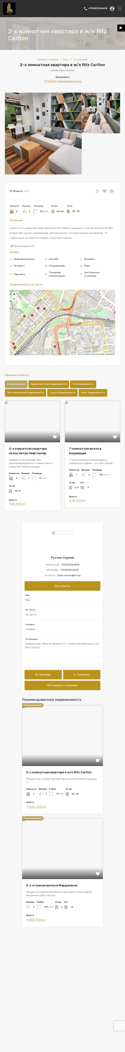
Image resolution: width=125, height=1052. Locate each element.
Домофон (89, 259)
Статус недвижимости (62, 392)
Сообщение (31, 639)
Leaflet (86, 354)
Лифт (87, 265)
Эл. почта (30, 610)
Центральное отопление (91, 274)
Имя (27, 595)
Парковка (19, 274)
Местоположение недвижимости (25, 392)
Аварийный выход (24, 259)
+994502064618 (97, 8)
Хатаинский (80, 59)
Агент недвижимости (93, 392)
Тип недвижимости (83, 384)
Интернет (19, 265)
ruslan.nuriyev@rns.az (69, 575)
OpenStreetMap (98, 354)
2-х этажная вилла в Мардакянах (52, 885)
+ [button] (14, 294)
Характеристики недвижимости (49, 384)
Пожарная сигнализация (57, 274)
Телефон (30, 624)
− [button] (14, 299)
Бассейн (53, 259)
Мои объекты (62, 585)
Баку (66, 59)
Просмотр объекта (62, 753)
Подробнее (32, 434)
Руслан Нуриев (62, 557)
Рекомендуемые (16, 384)
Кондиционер (57, 265)
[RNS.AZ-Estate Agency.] (9, 13)
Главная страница (48, 59)
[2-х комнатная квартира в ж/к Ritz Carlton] (62, 318)
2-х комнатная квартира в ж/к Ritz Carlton (59, 772)
